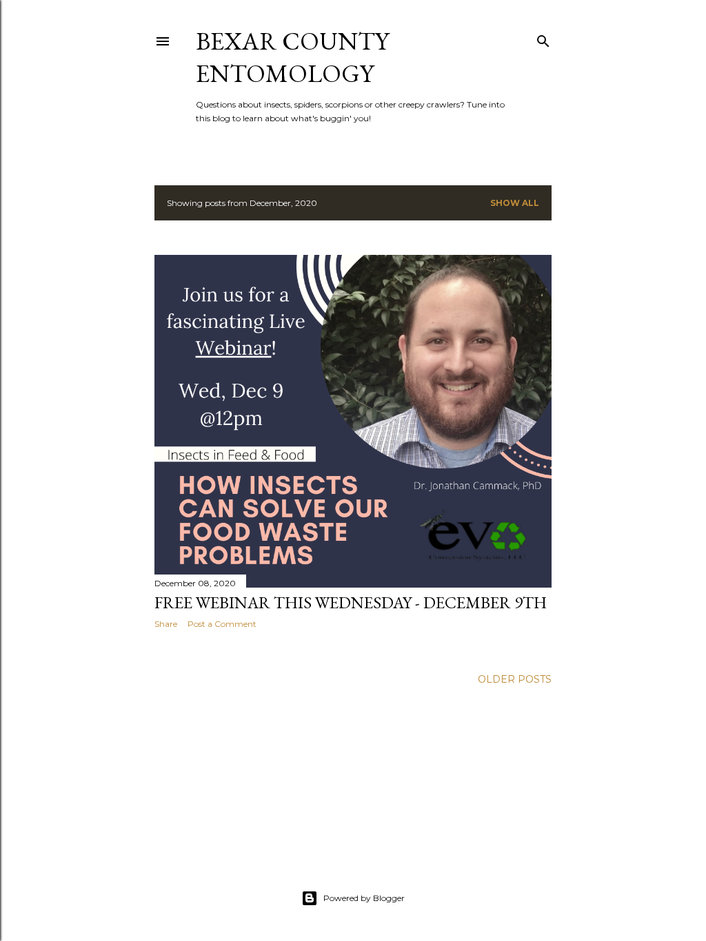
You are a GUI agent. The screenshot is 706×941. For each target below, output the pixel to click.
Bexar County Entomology (292, 57)
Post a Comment (222, 624)
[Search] (543, 38)
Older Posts (515, 679)
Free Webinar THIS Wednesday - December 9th (350, 602)
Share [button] (165, 624)
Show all (514, 203)
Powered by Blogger (364, 898)
